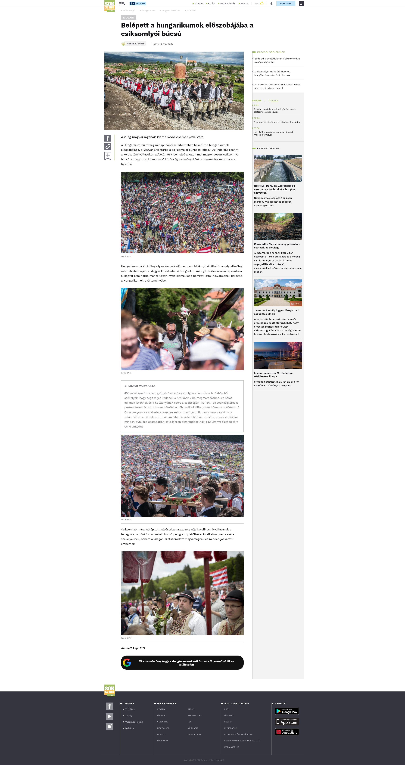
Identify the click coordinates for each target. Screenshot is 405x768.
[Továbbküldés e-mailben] (107, 146)
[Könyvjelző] (107, 156)
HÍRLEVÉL (229, 715)
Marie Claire (194, 734)
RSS (226, 709)
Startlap (162, 709)
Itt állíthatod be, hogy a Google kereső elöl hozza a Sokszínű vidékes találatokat (186, 663)
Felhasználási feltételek (238, 734)
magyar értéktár (171, 10)
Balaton (244, 3)
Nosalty (161, 734)
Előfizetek (285, 3)
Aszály (211, 3)
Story (191, 709)
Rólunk (228, 722)
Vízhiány (198, 3)
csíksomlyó (129, 10)
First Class (163, 728)
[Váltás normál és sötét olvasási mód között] (272, 3)
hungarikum (148, 10)
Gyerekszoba (195, 715)
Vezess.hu (162, 722)
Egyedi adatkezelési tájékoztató (242, 741)
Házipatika (162, 741)
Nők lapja (193, 728)
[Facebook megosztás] (107, 138)
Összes (273, 100)
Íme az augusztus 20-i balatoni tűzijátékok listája (273, 375)
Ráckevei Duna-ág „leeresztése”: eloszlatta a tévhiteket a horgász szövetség (274, 189)
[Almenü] (122, 3)
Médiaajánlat (231, 747)
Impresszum (230, 728)
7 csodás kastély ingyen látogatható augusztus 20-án (276, 312)
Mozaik (128, 17)
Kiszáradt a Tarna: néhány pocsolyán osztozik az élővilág (277, 246)
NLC (189, 722)
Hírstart (161, 715)
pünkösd (191, 10)
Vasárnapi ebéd (228, 3)
